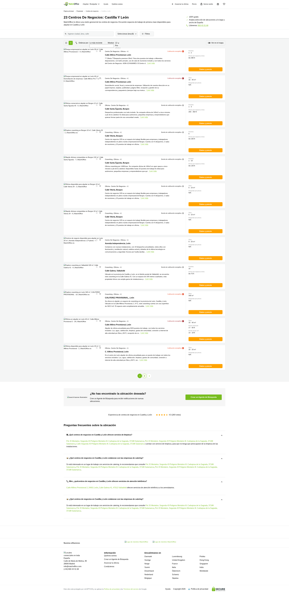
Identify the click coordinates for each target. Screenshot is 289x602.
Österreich (176, 571)
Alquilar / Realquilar (90, 4)
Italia (174, 567)
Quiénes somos (117, 4)
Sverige (147, 560)
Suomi (147, 567)
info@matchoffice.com (72, 566)
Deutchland (149, 571)
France (175, 564)
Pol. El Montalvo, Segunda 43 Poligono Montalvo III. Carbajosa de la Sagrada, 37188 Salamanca (105, 441)
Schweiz (175, 574)
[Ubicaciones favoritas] (224, 4)
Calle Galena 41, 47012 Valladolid (113, 488)
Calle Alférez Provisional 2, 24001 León (82, 488)
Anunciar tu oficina (181, 4)
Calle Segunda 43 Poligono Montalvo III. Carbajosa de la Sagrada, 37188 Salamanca (110, 444)
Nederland (148, 574)
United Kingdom (178, 560)
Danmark (148, 556)
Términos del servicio (131, 589)
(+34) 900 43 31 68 (71, 569)
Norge (146, 564)
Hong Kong (204, 560)
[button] (96, 51)
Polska (202, 556)
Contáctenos (109, 566)
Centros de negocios (92, 11)
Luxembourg (177, 556)
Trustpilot (81, 532)
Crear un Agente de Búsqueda (116, 559)
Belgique (148, 578)
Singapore (204, 564)
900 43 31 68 (203, 25)
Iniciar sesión (208, 4)
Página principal (69, 11)
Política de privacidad (111, 589)
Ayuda (105, 4)
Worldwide (204, 571)
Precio (194, 4)
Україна (175, 578)
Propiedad (80, 11)
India (202, 567)
